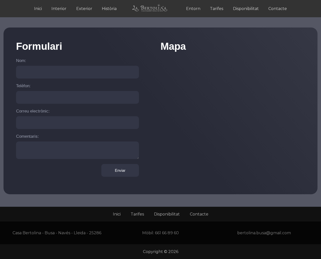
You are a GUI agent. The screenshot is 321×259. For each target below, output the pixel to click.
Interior (58, 8)
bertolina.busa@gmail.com (264, 232)
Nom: (21, 60)
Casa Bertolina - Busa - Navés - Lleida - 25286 (57, 232)
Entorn (193, 8)
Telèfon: (23, 86)
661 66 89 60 (167, 232)
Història (109, 8)
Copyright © (160, 251)
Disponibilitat (246, 8)
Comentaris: (27, 136)
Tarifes (216, 8)
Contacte (277, 8)
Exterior (84, 8)
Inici (38, 8)
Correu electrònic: (33, 111)
